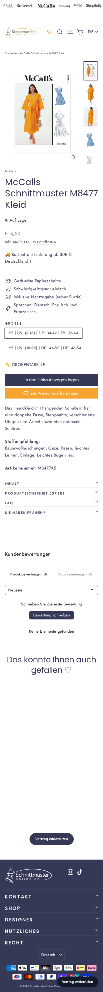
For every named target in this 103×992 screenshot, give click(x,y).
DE (91, 32)
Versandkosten (44, 241)
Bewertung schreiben (51, 615)
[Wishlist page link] (49, 31)
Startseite (11, 53)
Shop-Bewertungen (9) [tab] (75, 574)
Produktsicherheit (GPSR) (34, 493)
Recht (14, 943)
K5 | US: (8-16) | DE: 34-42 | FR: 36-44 (43, 333)
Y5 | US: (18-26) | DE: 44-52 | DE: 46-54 (45, 348)
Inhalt (12, 484)
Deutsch (48, 955)
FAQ (9, 503)
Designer (19, 920)
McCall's (10, 171)
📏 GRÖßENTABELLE (25, 365)
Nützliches (22, 931)
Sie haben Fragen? (25, 512)
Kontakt (18, 897)
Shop (13, 908)
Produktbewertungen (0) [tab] (28, 574)
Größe (13, 324)
